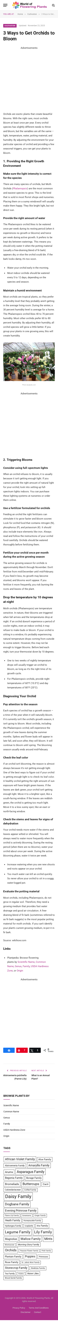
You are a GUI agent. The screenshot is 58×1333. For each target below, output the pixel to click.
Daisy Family (18, 1196)
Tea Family (10, 1273)
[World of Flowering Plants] (29, 5)
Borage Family (34, 1178)
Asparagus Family (30, 1172)
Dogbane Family (17, 1204)
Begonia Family (14, 1177)
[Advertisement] (29, 79)
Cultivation (10, 26)
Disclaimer (25, 1312)
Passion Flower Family (29, 1251)
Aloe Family (44, 1159)
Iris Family (42, 1225)
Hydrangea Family (13, 1226)
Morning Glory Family (28, 1244)
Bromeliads (12, 1184)
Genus (18, 966)
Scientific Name (26, 962)
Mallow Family (31, 1239)
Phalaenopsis (20, 188)
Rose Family (11, 1262)
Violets (21, 1274)
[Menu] (5, 5)
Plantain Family (13, 1256)
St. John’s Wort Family (30, 1262)
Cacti (45, 1184)
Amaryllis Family (38, 1165)
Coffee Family (30, 1190)
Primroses (43, 1256)
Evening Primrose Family (21, 1210)
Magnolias (11, 1239)
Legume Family (17, 1232)
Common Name (11, 1111)
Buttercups (31, 1184)
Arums (9, 1172)
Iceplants (29, 1226)
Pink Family (46, 1251)
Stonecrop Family (16, 1268)
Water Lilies (33, 1273)
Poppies (30, 1256)
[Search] (53, 5)
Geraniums (26, 1215)
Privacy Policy (19, 1308)
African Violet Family (20, 1159)
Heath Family (12, 1220)
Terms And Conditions (39, 1308)
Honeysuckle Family (32, 1220)
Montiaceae (9, 1245)
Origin (20, 970)
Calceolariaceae (13, 1189)
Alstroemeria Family (15, 1165)
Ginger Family (40, 1215)
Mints (48, 1239)
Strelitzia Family (38, 1268)
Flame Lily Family (12, 1215)
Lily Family (43, 1232)
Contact (37, 1312)
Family (26, 966)
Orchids (11, 1250)
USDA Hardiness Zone (14, 1130)
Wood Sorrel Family (13, 1278)
